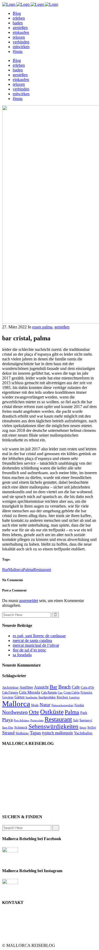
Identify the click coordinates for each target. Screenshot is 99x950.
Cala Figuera (10, 692)
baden (18, 768)
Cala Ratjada (49, 692)
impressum (22, 778)
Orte (34, 712)
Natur (45, 704)
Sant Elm (7, 727)
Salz (75, 720)
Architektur (10, 687)
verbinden (21, 801)
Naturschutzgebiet (62, 705)
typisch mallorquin (57, 733)
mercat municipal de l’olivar (36, 645)
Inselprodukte (47, 697)
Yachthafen (83, 733)
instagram (21, 797)
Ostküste (52, 711)
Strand (8, 732)
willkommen (23, 754)
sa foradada (22, 655)
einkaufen (21, 763)
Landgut (74, 697)
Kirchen (62, 697)
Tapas (35, 732)
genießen (61, 327)
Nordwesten (15, 712)
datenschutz (22, 787)
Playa (7, 719)
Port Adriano (21, 720)
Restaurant (42, 569)
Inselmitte (31, 697)
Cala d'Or (87, 687)
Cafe (76, 687)
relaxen (19, 773)
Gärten (20, 697)
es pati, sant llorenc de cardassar (39, 636)
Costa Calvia (71, 692)
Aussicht (41, 687)
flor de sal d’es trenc (29, 650)
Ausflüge (26, 687)
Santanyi (85, 720)
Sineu (82, 727)
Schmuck (20, 727)
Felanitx (86, 692)
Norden (79, 705)
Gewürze (7, 697)
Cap (60, 692)
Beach (64, 687)
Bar (5, 569)
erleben (19, 782)
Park (83, 713)
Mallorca (15, 569)
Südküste (22, 733)
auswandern (23, 806)
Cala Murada (29, 692)
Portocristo (37, 720)
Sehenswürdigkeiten (53, 726)
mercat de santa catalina (32, 640)
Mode (35, 705)
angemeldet (28, 600)
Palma (28, 569)
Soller (91, 727)
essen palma (42, 327)
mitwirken (21, 792)
